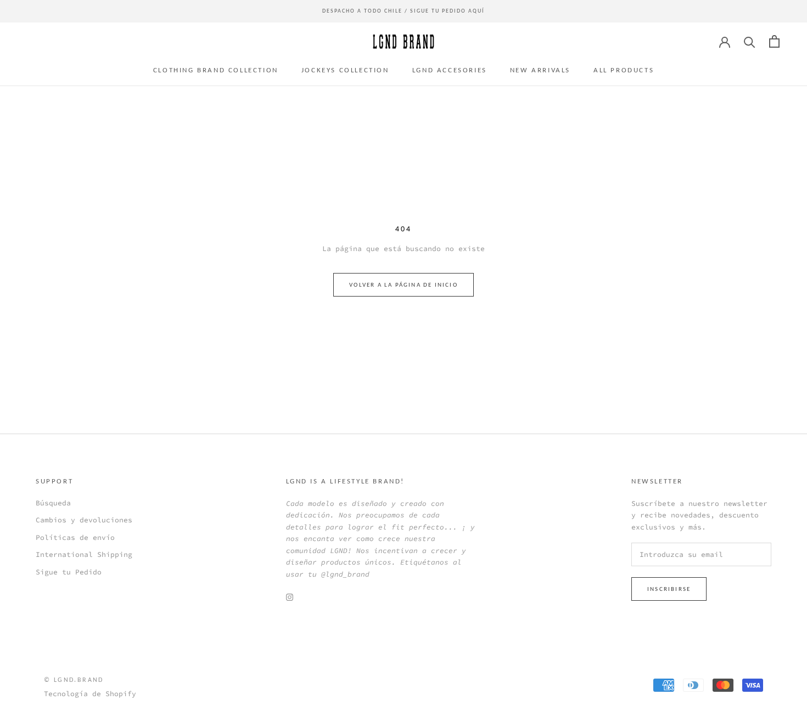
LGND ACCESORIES (449, 70)
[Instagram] (289, 596)
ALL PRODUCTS (623, 70)
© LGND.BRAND (74, 680)
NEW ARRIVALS (540, 70)
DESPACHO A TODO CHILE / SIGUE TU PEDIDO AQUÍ (403, 10)
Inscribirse (669, 589)
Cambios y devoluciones (84, 520)
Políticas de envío (75, 537)
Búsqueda (53, 503)
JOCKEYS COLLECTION (345, 70)
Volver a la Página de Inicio (403, 284)
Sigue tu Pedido (69, 572)
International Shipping (84, 554)
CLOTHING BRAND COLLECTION (215, 70)
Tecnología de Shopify (90, 693)
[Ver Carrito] (774, 41)
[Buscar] (749, 41)
